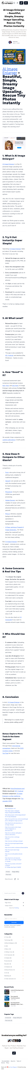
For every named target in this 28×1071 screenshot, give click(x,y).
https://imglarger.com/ (17, 789)
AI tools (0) (8, 1017)
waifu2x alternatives (8, 440)
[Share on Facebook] (15, 879)
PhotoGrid (8, 492)
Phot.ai (7, 514)
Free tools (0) (8, 1020)
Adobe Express (10, 500)
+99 (19, 1040)
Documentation (5, 1061)
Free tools (8, 874)
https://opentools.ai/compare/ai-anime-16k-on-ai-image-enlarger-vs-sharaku (13, 859)
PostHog (17, 908)
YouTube (5, 753)
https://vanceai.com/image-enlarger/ (14, 841)
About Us (13, 1061)
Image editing (15, 871)
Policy (7, 1063)
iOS (6, 355)
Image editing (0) (17, 1017)
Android (10, 355)
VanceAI (7, 481)
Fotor (7, 472)
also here (15, 386)
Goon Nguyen (13, 1067)
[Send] (23, 893)
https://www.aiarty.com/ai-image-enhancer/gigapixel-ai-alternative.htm (13, 828)
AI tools (8, 871)
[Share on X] (18, 879)
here (3, 386)
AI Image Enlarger (10, 70)
